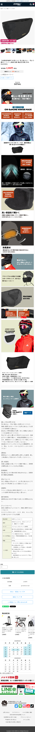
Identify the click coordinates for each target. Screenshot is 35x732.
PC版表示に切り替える (10, 719)
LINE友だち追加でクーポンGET (22, 1)
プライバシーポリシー (26, 717)
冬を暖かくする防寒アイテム (7, 77)
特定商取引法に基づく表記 (10, 717)
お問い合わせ (6, 712)
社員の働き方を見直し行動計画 (13, 722)
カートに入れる (19, 572)
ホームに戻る (26, 719)
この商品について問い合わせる (17, 602)
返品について (17, 597)
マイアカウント (16, 712)
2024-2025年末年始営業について (17, 714)
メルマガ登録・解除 (27, 712)
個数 (1, 564)
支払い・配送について (16, 591)
